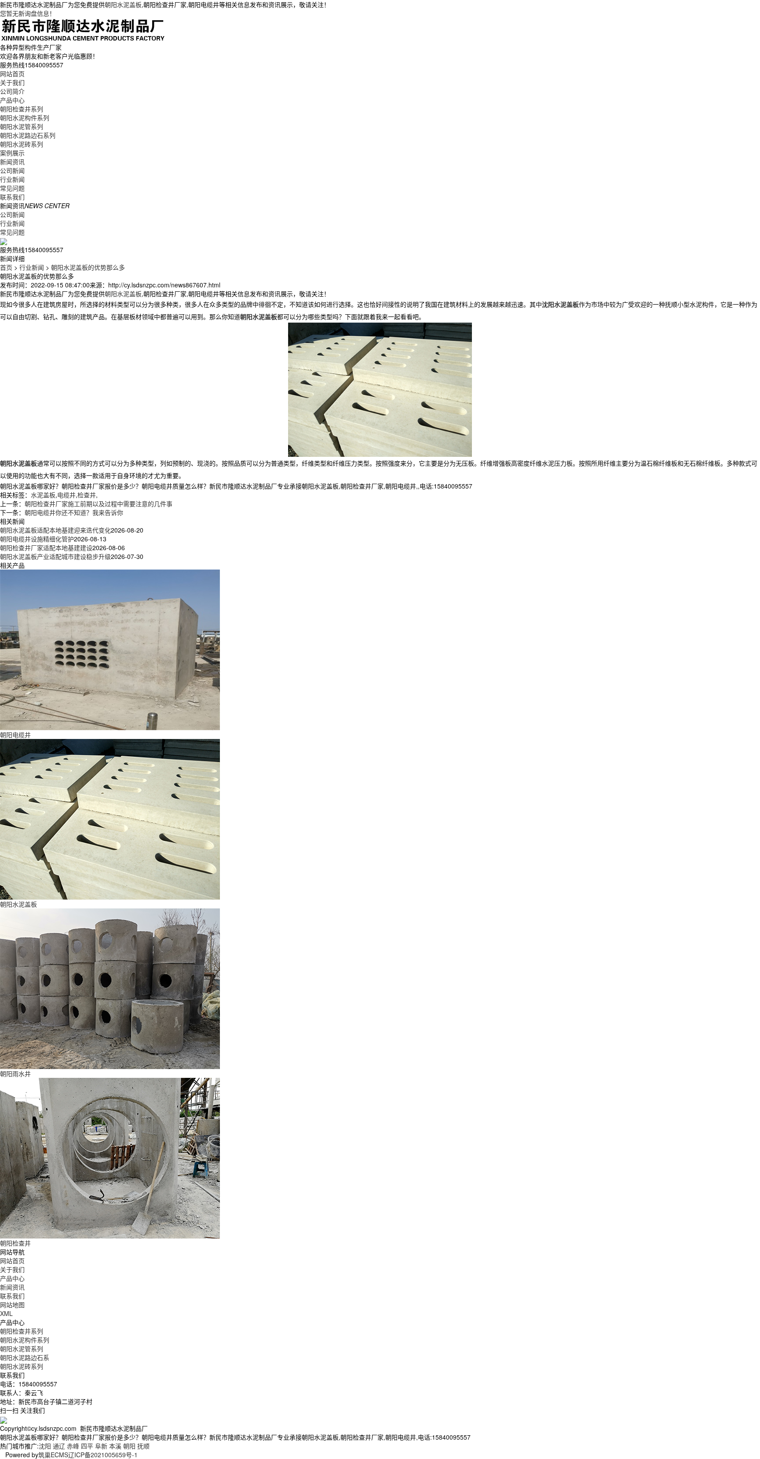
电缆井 (66, 494)
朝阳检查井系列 (21, 108)
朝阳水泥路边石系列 (27, 135)
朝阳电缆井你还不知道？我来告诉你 (74, 512)
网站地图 (12, 1304)
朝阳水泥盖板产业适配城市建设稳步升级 (55, 556)
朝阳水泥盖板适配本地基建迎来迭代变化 (55, 530)
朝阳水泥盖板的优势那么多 (88, 267)
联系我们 (12, 196)
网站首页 (12, 73)
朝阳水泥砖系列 (21, 144)
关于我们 (12, 82)
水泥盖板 (43, 494)
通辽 (59, 1445)
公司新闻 (12, 170)
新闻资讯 (12, 161)
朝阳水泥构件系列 (24, 117)
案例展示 (12, 152)
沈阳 (45, 1445)
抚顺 (143, 1445)
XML (6, 1313)
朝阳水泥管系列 (21, 126)
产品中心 (12, 100)
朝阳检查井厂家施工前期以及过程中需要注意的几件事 (98, 503)
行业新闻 (12, 179)
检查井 (86, 494)
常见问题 (12, 188)
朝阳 (129, 1445)
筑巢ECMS (53, 1454)
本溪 (115, 1445)
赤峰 (73, 1445)
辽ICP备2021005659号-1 (103, 1454)
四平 (87, 1445)
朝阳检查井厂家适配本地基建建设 (46, 547)
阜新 (101, 1445)
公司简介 (12, 91)
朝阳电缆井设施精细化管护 (37, 538)
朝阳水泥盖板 (123, 4)
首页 (6, 267)
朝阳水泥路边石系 (24, 1357)
